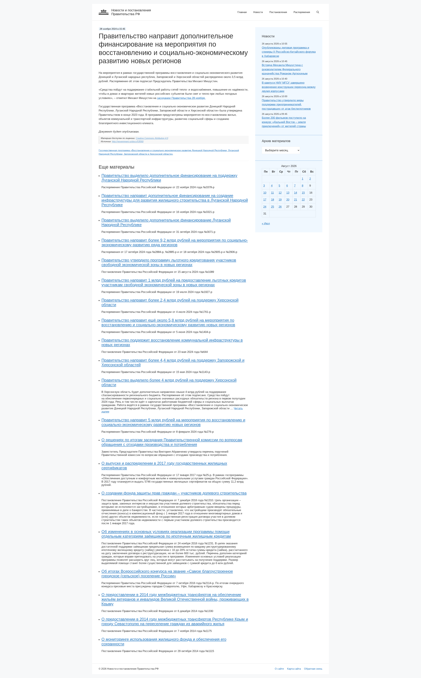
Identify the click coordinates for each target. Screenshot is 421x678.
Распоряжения (302, 12)
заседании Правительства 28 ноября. (181, 98)
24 (264, 206)
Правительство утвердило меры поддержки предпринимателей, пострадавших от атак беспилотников (286, 104)
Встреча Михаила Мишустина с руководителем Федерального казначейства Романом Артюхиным (285, 69)
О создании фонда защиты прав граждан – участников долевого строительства (174, 493)
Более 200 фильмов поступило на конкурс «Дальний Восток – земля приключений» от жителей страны (284, 122)
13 (287, 192)
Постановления (278, 12)
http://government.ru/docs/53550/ (128, 141)
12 (280, 192)
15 (303, 192)
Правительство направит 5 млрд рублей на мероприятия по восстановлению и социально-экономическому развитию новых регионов (173, 422)
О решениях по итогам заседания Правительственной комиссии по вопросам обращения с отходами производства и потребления (171, 442)
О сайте (279, 668)
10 (264, 192)
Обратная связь (313, 668)
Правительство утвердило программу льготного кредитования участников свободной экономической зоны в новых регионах (168, 262)
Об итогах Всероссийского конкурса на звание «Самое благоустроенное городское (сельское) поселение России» (167, 573)
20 (287, 199)
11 (272, 192)
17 (264, 199)
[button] (317, 12)
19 (280, 199)
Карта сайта (294, 668)
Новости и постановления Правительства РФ (131, 12)
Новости (258, 12)
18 (272, 199)
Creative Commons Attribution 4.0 (152, 138)
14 (295, 192)
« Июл (266, 223)
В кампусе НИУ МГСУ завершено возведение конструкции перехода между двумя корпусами (289, 87)
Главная (242, 12)
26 (280, 206)
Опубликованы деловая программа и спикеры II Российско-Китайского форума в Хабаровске (289, 52)
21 (295, 199)
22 (303, 199)
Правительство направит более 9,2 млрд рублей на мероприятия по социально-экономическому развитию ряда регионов (174, 242)
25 (272, 206)
